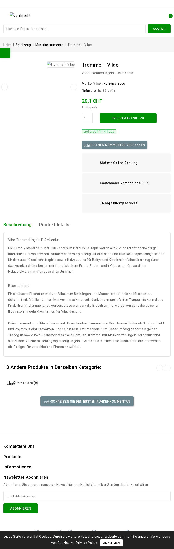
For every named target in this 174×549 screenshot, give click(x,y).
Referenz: (89, 90)
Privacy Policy (86, 542)
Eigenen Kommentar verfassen (117, 145)
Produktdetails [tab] (54, 224)
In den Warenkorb (128, 118)
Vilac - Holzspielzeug (109, 83)
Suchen (159, 28)
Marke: (87, 83)
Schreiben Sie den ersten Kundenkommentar (90, 401)
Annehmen (111, 542)
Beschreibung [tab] (17, 224)
